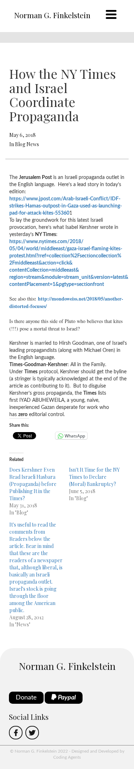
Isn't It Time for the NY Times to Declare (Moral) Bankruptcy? (94, 476)
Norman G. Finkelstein (52, 15)
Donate (26, 697)
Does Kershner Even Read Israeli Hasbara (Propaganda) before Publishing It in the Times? (32, 484)
